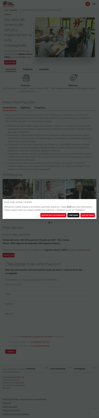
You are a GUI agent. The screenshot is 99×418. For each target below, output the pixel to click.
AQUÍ (69, 206)
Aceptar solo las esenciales (53, 215)
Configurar (73, 215)
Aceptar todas (88, 215)
